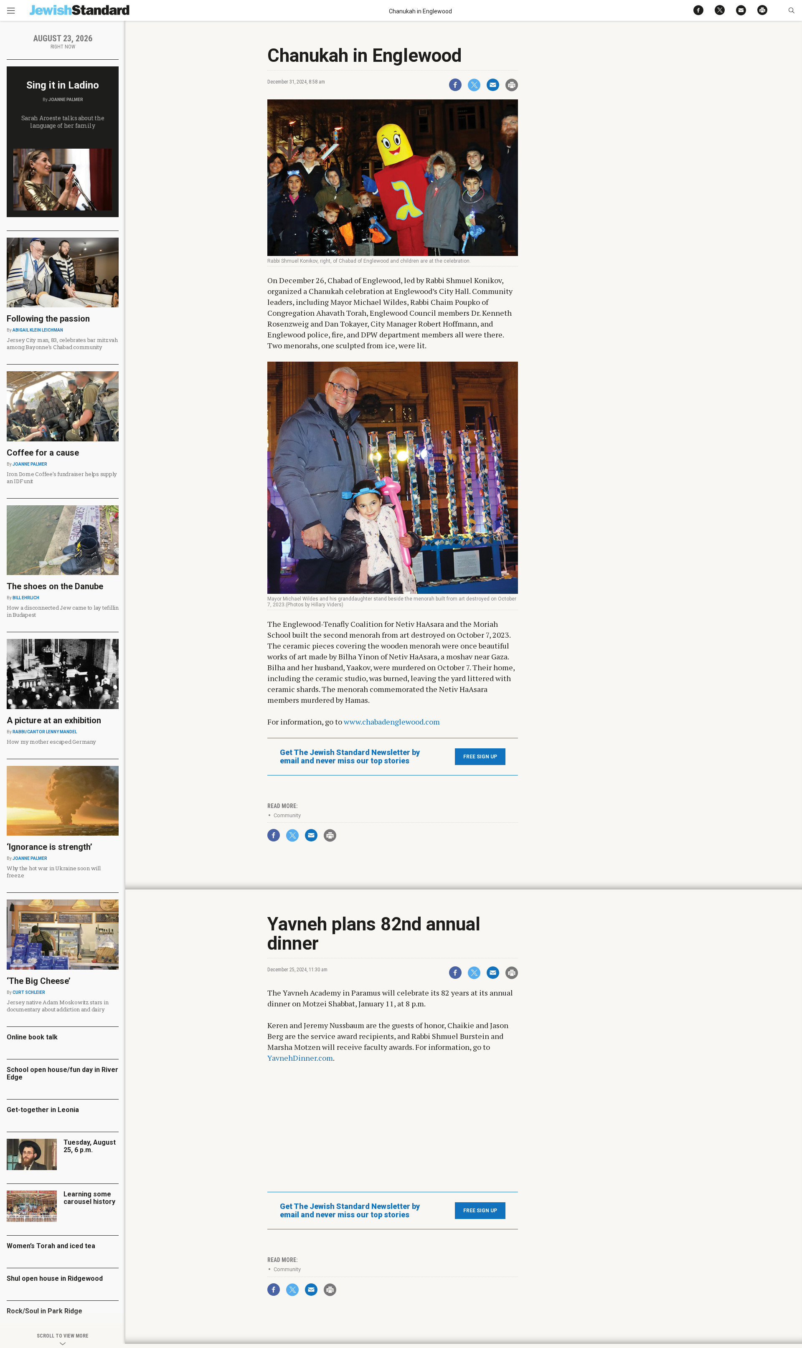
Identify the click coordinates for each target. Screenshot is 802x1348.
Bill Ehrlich (26, 597)
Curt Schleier (29, 992)
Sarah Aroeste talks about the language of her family (62, 121)
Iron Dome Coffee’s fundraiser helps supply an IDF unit (62, 477)
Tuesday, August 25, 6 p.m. (89, 1146)
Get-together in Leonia (43, 1110)
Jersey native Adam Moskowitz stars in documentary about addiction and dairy (57, 1005)
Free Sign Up (480, 757)
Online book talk (32, 1037)
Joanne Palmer (65, 99)
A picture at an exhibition (54, 720)
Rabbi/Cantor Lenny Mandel (45, 732)
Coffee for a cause (43, 453)
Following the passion (48, 319)
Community (287, 815)
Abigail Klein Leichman (38, 330)
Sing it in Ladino (62, 85)
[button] (791, 10)
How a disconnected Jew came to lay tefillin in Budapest (63, 611)
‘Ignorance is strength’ (49, 847)
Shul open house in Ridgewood (55, 1278)
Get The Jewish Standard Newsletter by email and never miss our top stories (350, 756)
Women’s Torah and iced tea (51, 1246)
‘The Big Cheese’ (39, 981)
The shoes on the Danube (55, 586)
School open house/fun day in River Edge (62, 1073)
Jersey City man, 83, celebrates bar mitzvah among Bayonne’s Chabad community (62, 343)
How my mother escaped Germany (51, 741)
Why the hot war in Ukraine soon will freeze (54, 871)
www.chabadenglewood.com (392, 722)
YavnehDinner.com (300, 1058)
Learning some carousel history (89, 1198)
